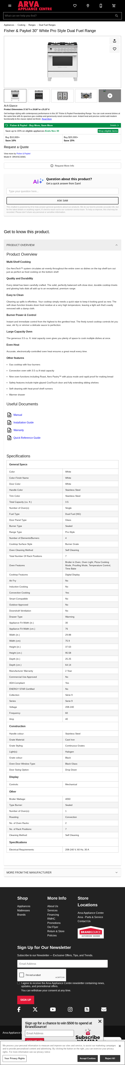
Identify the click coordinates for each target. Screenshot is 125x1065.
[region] (62, 1053)
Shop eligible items (108, 131)
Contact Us (84, 921)
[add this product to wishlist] (114, 49)
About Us (52, 906)
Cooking (21, 25)
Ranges (32, 25)
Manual (18, 414)
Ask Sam (62, 200)
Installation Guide (24, 422)
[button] (10, 6)
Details (113, 125)
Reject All (110, 1058)
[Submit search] (116, 16)
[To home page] (35, 6)
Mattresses (23, 910)
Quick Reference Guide (27, 437)
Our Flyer (52, 926)
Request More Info (64, 165)
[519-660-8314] (101, 6)
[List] (75, 6)
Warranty (19, 430)
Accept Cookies (88, 1058)
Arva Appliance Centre (91, 912)
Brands (21, 914)
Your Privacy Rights (14, 1058)
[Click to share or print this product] (114, 40)
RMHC (51, 918)
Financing (53, 914)
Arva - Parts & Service (90, 917)
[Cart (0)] (114, 6)
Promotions (54, 922)
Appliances (9, 25)
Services (52, 910)
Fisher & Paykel (23, 153)
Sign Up (25, 999)
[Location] (88, 6)
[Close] (119, 1046)
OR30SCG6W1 (19, 157)
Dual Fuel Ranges (47, 25)
